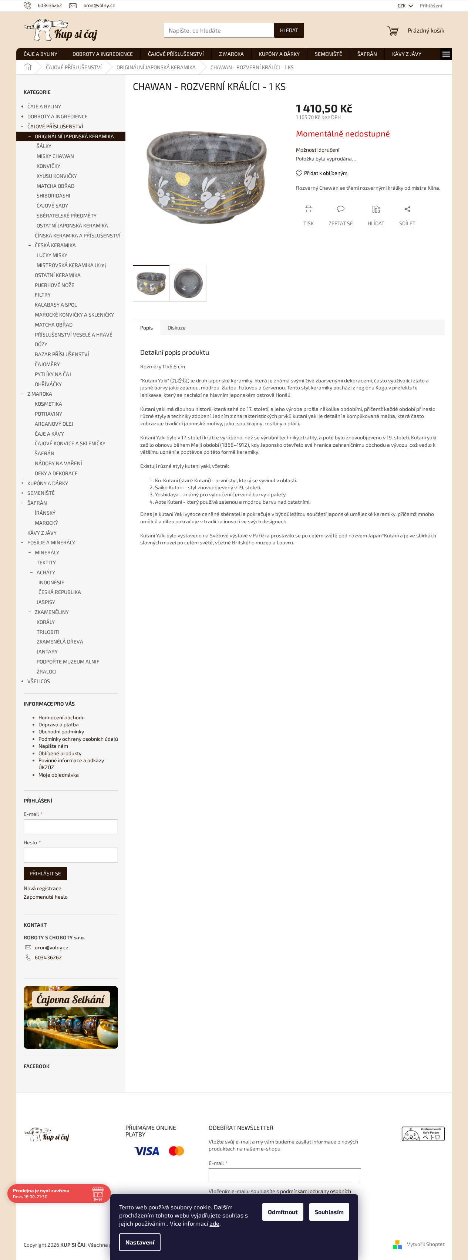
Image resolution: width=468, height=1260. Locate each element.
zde (214, 1223)
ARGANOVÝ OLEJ (54, 423)
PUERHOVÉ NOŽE (54, 285)
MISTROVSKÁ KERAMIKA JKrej (71, 265)
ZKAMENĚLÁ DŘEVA (60, 641)
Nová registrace (42, 888)
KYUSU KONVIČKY (57, 176)
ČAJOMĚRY (47, 364)
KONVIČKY (48, 166)
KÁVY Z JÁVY (42, 533)
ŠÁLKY (44, 146)
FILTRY (43, 294)
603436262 (48, 957)
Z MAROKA (39, 394)
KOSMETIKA (48, 404)
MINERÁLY (47, 552)
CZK (402, 6)
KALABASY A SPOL (56, 304)
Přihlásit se (45, 873)
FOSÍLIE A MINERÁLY (51, 542)
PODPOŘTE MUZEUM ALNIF (68, 661)
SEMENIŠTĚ (41, 493)
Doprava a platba (58, 724)
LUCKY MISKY (52, 255)
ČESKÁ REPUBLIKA (59, 592)
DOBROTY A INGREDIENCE (57, 116)
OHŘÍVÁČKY (48, 384)
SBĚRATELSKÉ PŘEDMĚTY (67, 215)
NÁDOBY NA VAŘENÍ (58, 463)
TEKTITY (46, 562)
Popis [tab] (146, 327)
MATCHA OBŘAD (55, 186)
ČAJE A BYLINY (44, 106)
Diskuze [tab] (177, 327)
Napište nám (53, 746)
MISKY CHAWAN (55, 156)
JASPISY (46, 602)
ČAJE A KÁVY (49, 433)
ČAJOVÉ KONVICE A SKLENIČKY (70, 443)
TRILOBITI (48, 632)
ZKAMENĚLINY (52, 612)
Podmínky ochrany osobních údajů (78, 739)
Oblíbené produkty (59, 753)
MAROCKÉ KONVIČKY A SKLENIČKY (74, 314)
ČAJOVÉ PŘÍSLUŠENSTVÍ (55, 126)
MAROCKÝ (46, 523)
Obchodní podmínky (61, 731)
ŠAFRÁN (44, 453)
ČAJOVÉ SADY (52, 205)
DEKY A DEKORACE (56, 473)
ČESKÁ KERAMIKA (55, 245)
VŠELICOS (38, 681)
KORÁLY (46, 622)
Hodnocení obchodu (61, 717)
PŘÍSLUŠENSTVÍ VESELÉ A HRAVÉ (73, 334)
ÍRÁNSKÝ (45, 513)
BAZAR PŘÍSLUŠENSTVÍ (62, 354)
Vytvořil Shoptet (426, 1244)
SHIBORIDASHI (53, 195)
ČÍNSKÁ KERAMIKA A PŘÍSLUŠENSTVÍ (78, 235)
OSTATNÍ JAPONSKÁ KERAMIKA (72, 225)
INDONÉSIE (51, 582)
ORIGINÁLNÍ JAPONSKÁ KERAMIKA (74, 136)
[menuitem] (40, 54)
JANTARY (47, 651)
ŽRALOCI (47, 671)
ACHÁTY (46, 572)
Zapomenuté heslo (46, 897)
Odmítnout (283, 1211)
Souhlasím (329, 1211)
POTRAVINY (48, 414)
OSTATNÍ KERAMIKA (58, 275)
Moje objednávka (58, 774)
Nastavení (139, 1242)
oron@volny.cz (51, 947)
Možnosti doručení (317, 149)
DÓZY (41, 344)
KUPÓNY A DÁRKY (47, 483)
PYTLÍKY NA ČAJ (53, 374)
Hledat (289, 30)
